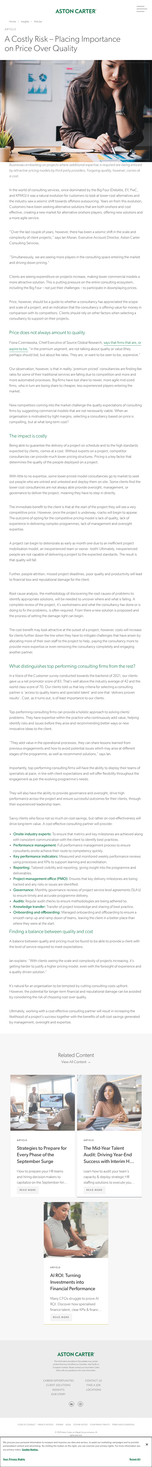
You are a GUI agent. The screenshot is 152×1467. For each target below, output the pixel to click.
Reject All (135, 1459)
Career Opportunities (58, 1380)
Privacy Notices (46, 1425)
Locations (93, 1390)
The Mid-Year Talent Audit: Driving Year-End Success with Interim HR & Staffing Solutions (109, 1136)
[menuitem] (58, 1381)
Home (76, 11)
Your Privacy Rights (100, 1425)
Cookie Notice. (30, 1450)
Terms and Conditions (123, 1425)
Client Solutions (58, 1385)
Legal (68, 1425)
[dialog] (76, 1452)
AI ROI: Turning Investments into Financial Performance (76, 1263)
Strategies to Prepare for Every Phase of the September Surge (42, 1136)
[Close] (147, 1444)
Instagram (80, 1404)
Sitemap (59, 1425)
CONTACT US (93, 1380)
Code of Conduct (27, 1425)
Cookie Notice (80, 1425)
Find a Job (94, 1385)
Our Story (58, 1394)
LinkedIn (71, 1404)
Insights (58, 1390)
